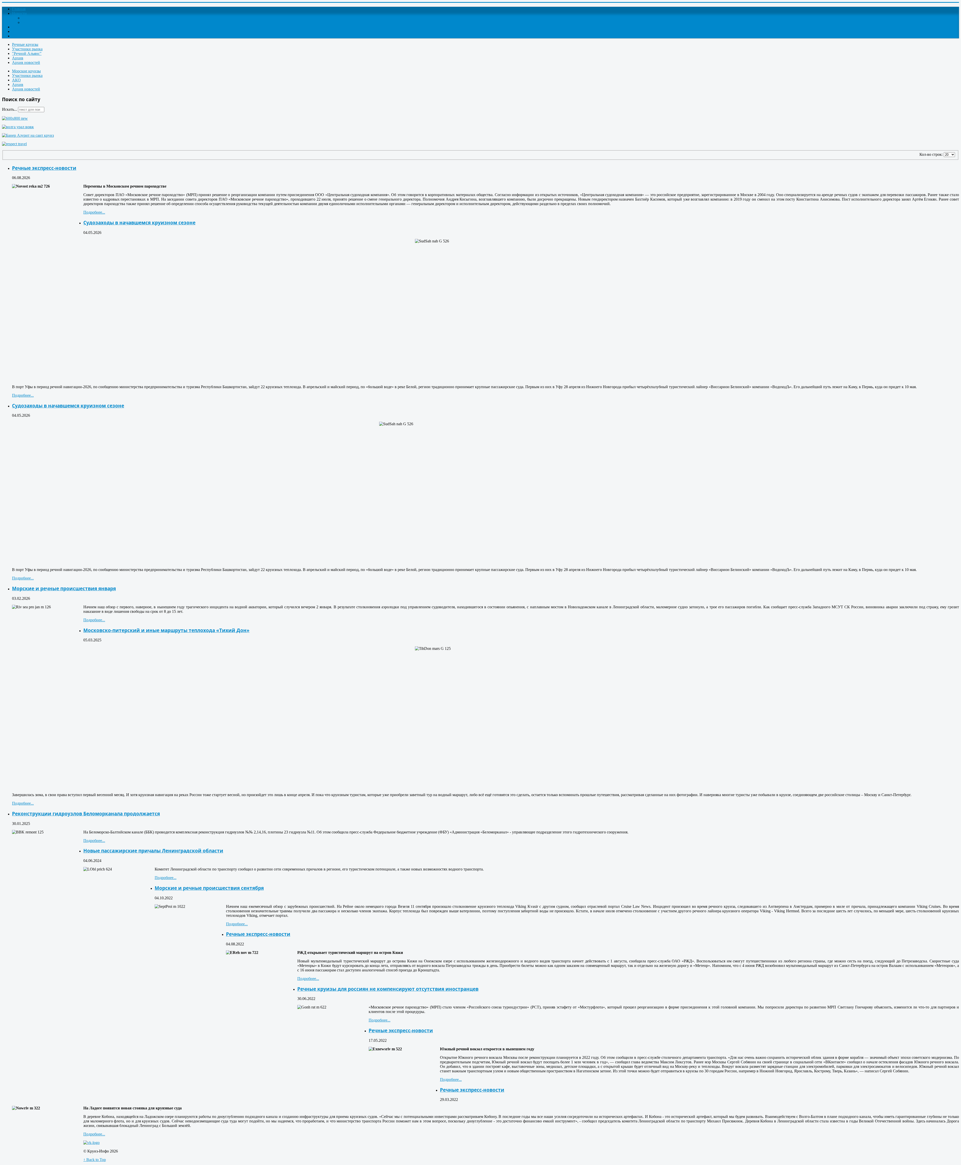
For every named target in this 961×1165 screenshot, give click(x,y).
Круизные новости (38, 18)
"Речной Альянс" (27, 53)
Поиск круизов (25, 36)
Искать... (9, 109)
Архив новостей (26, 62)
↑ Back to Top (94, 1159)
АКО (16, 80)
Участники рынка (27, 49)
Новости (19, 13)
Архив (17, 58)
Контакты (20, 31)
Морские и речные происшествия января (64, 588)
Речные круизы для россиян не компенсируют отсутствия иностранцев (387, 989)
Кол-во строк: (931, 154)
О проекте (21, 27)
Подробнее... (94, 212)
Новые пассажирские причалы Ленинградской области (153, 850)
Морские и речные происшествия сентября (209, 888)
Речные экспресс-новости (44, 168)
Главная (19, 9)
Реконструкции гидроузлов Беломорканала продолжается (86, 813)
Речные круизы (25, 44)
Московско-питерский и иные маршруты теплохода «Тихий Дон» (166, 630)
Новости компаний (38, 22)
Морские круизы (26, 71)
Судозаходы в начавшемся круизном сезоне (139, 222)
